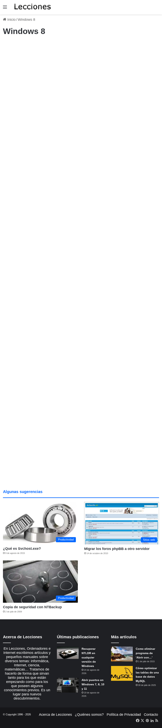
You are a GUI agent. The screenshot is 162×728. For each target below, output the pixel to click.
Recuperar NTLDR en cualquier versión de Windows (89, 657)
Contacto (151, 715)
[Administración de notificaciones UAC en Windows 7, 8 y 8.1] (28, 101)
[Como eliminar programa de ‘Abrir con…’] (122, 654)
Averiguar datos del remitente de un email (24, 386)
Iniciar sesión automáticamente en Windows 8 (81, 59)
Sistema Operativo (15, 254)
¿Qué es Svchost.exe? (22, 549)
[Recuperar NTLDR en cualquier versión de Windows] (68, 653)
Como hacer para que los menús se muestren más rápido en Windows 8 (132, 275)
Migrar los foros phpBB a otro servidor (117, 549)
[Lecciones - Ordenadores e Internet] (32, 7)
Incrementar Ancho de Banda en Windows (83, 160)
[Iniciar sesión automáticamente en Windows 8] (84, 92)
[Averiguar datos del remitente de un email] (28, 424)
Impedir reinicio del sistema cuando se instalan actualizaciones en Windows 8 (27, 275)
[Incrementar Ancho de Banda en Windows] (84, 197)
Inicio (11, 20)
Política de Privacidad (124, 715)
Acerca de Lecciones (55, 715)
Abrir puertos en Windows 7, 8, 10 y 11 (93, 684)
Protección (67, 45)
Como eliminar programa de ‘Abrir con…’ (145, 653)
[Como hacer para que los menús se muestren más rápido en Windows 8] (134, 319)
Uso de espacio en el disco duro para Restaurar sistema (77, 267)
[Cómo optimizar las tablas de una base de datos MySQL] (122, 673)
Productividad (13, 45)
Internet (65, 146)
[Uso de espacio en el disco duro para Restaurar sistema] (78, 302)
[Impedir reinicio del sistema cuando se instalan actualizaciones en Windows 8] (28, 316)
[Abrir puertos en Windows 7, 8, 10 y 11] (68, 685)
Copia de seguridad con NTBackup (32, 607)
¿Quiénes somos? (89, 715)
